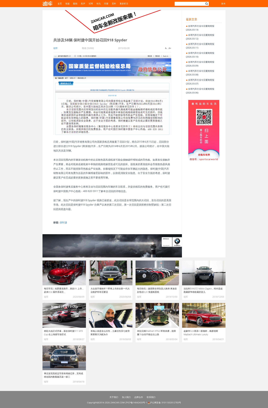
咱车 (55, 48)
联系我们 (151, 397)
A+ (170, 48)
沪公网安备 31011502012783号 (165, 402)
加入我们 (126, 397)
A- (166, 48)
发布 (223, 3)
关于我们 (113, 397)
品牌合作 (138, 397)
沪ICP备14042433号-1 (136, 402)
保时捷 (63, 222)
